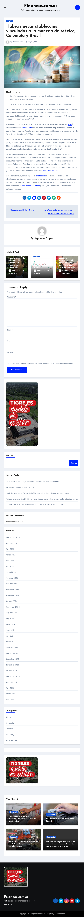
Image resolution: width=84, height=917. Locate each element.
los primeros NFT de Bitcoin (23, 210)
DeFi (70, 124)
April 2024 (10, 636)
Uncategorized (12, 740)
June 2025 (10, 555)
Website (10, 352)
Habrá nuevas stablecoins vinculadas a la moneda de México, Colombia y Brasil (40, 31)
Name (9, 330)
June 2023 (10, 694)
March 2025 (11, 572)
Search (9, 456)
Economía (10, 723)
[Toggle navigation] (5, 7)
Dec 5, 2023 (15, 274)
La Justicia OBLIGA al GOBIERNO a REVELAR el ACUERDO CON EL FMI (34, 505)
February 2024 (12, 647)
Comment (11, 297)
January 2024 (12, 653)
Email (9, 341)
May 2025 (10, 561)
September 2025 (13, 537)
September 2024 (13, 607)
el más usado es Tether (30, 186)
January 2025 (11, 584)
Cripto (9, 21)
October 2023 (11, 671)
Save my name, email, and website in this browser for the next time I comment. (41, 364)
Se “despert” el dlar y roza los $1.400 (21, 487)
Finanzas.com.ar (40, 6)
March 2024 (11, 642)
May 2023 (10, 700)
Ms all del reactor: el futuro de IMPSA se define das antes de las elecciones (37, 493)
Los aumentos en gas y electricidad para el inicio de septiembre (32, 482)
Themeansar (59, 914)
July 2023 (10, 688)
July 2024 (10, 619)
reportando (27, 128)
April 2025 (10, 566)
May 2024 (10, 630)
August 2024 (11, 613)
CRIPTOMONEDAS (50, 171)
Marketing (10, 735)
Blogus (49, 914)
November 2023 (12, 665)
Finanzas (9, 729)
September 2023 (13, 676)
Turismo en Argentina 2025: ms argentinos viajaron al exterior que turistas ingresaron (42, 499)
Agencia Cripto (18, 42)
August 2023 (11, 682)
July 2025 (10, 549)
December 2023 (12, 659)
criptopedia (41, 176)
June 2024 (10, 624)
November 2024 (12, 595)
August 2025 (11, 543)
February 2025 (12, 578)
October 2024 (11, 601)
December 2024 (12, 590)
